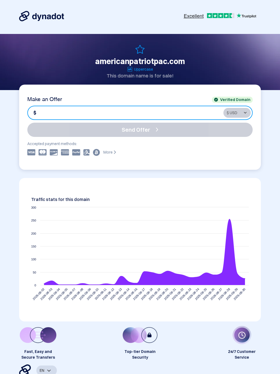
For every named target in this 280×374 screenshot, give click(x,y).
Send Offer (136, 129)
